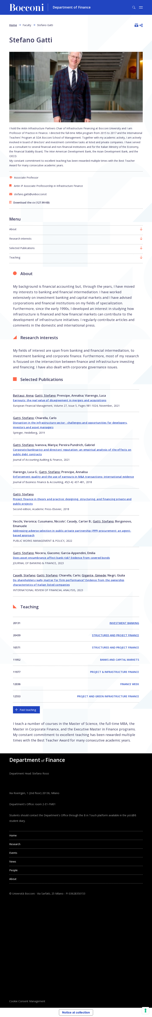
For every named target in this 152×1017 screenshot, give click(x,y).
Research (14, 844)
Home (13, 25)
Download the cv (24, 202)
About (12, 229)
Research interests (20, 238)
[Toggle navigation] (141, 7)
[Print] (136, 25)
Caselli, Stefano (24, 575)
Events (13, 853)
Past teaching (28, 710)
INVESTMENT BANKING (124, 623)
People (13, 870)
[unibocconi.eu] (28, 7)
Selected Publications (22, 248)
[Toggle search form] (133, 7)
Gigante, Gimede (94, 575)
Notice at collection (76, 1012)
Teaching (14, 257)
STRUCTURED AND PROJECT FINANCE (115, 635)
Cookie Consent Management (27, 1001)
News (12, 861)
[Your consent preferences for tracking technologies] (145, 1010)
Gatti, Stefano (45, 396)
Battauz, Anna (23, 396)
